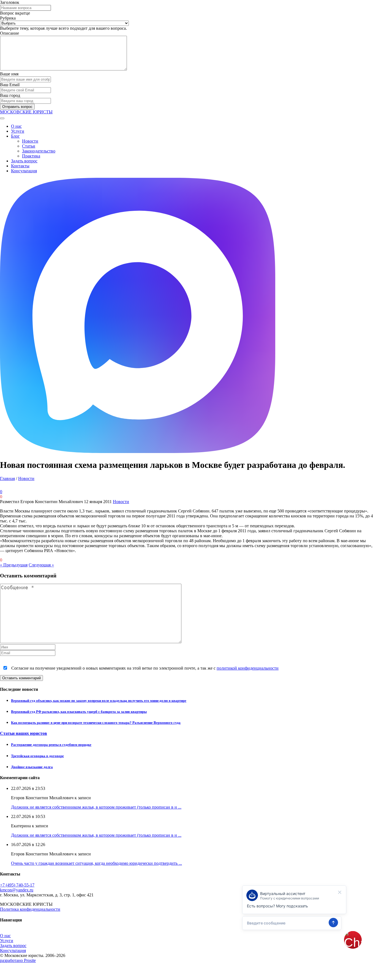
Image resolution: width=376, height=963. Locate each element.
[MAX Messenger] (137, 451)
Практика (31, 156)
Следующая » (41, 565)
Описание (9, 33)
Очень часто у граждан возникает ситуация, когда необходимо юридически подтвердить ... (96, 863)
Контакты (20, 165)
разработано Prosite (18, 960)
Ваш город (10, 95)
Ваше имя (9, 74)
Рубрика (8, 18)
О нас (16, 126)
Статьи (28, 146)
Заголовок (9, 2)
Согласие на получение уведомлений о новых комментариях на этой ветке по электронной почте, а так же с (144, 668)
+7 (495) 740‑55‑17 (17, 885)
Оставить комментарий (21, 678)
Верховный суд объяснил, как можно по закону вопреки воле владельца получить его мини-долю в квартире (98, 701)
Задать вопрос (24, 161)
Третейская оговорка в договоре (37, 756)
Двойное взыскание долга (32, 767)
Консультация (24, 170)
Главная (7, 478)
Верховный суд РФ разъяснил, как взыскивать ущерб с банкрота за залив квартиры (79, 712)
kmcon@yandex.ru (16, 890)
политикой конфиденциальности (248, 668)
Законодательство (38, 151)
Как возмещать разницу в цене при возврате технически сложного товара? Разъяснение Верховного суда (96, 723)
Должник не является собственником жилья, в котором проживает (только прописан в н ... (96, 807)
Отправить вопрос (17, 107)
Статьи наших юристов (23, 733)
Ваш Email (10, 84)
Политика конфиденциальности (30, 909)
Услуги (17, 131)
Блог (15, 136)
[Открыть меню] (2, 118)
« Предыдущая (14, 565)
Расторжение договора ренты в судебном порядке (51, 745)
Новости (30, 141)
